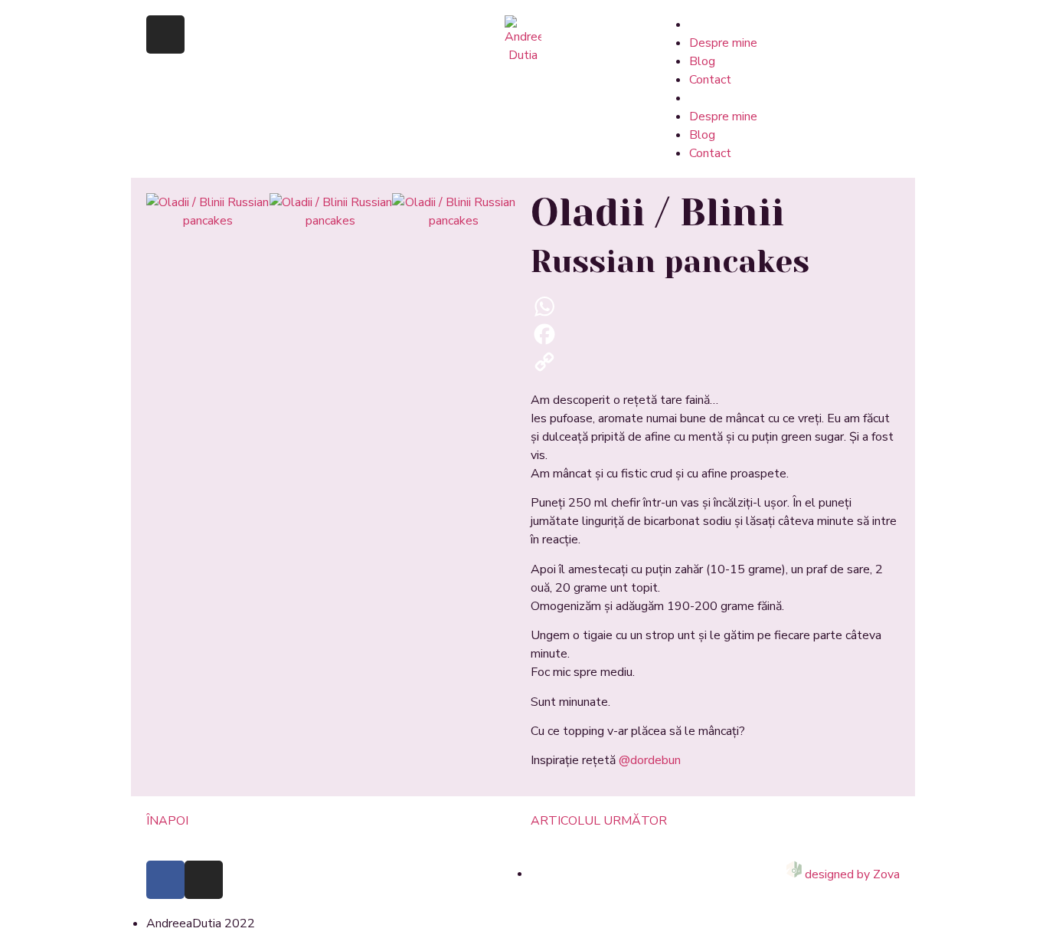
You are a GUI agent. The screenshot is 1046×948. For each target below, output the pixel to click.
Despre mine (723, 42)
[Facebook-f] (165, 880)
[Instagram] (165, 34)
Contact (710, 79)
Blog (702, 61)
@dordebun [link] (650, 760)
